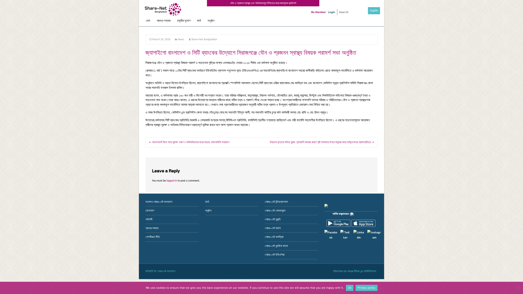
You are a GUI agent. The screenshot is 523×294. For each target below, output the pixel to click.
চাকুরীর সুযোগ (183, 20)
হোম (148, 20)
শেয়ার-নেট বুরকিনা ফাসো (276, 245)
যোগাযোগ (149, 210)
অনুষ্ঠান (211, 20)
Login (331, 12)
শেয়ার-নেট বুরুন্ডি (273, 219)
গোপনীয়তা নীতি (152, 236)
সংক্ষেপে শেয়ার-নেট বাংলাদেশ (158, 201)
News (181, 39)
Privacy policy (366, 287)
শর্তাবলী (148, 219)
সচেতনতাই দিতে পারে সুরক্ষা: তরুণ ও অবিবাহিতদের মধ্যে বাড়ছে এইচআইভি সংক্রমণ (189, 142)
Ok (350, 287)
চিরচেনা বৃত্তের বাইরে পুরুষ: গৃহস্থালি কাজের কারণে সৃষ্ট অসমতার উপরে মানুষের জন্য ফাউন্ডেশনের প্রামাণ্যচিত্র (322, 142)
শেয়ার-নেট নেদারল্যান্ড (275, 210)
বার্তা (199, 20)
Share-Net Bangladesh (204, 39)
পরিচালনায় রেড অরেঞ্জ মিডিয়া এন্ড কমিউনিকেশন (354, 271)
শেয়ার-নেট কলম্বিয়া (274, 236)
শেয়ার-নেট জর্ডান (273, 228)
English (374, 10)
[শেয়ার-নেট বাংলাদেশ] (163, 10)
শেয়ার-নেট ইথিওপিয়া (275, 254)
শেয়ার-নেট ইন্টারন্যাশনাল (276, 201)
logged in (172, 180)
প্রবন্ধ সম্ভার (164, 20)
